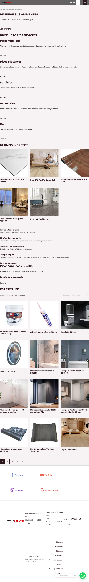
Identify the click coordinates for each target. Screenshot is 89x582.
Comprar (3, 283)
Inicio (2, 9)
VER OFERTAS (5, 29)
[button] (82, 575)
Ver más (3, 55)
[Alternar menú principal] (85, 2)
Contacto (67, 524)
